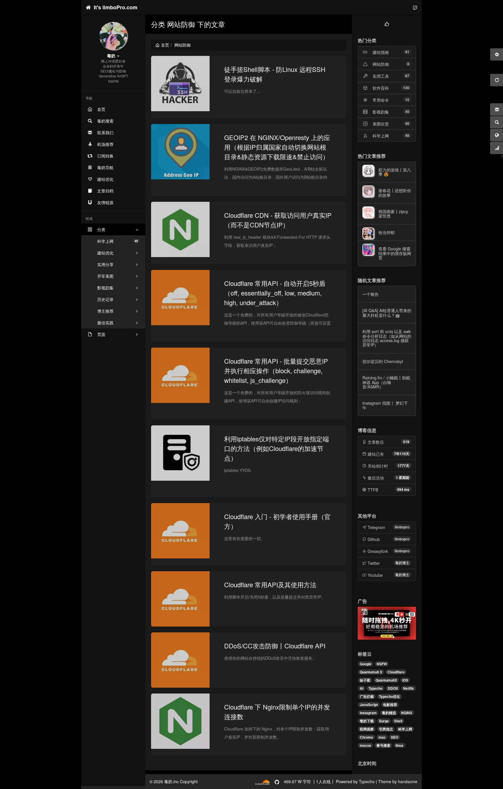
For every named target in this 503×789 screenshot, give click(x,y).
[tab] (387, 23)
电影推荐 (390, 704)
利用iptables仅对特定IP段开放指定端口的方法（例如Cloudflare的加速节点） (276, 448)
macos (365, 745)
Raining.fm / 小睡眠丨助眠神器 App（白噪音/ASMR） (386, 382)
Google (365, 663)
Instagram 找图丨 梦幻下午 (385, 405)
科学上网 (117, 241)
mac (382, 737)
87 (407, 75)
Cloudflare (396, 672)
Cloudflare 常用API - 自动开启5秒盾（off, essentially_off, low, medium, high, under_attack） (274, 293)
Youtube (375, 575)
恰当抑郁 (386, 232)
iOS (405, 680)
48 (407, 135)
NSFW (382, 663)
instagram (368, 712)
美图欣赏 (381, 124)
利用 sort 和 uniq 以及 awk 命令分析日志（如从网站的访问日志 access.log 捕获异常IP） (386, 338)
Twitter (374, 563)
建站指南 (381, 52)
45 (407, 111)
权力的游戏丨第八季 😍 (394, 172)
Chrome (366, 737)
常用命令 (381, 100)
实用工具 (381, 76)
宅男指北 (386, 729)
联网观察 (367, 729)
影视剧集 (381, 112)
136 (406, 87)
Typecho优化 (389, 696)
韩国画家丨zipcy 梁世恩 (393, 213)
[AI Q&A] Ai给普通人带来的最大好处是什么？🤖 (386, 312)
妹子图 (365, 680)
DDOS (393, 688)
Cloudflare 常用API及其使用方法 (270, 584)
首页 (165, 45)
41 (407, 51)
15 (407, 99)
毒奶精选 (389, 712)
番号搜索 (383, 745)
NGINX (406, 712)
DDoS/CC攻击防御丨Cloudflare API (274, 645)
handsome (407, 781)
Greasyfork (378, 551)
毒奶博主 (402, 562)
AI (361, 688)
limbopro (402, 527)
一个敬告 (370, 294)
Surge (384, 720)
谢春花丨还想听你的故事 (394, 192)
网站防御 (381, 64)
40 (407, 123)
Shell (398, 720)
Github (374, 539)
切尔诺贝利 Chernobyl (382, 361)
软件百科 (381, 88)
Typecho (375, 688)
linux (399, 745)
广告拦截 (367, 696)
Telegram (376, 527)
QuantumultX (386, 680)
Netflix (408, 688)
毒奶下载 (367, 720)
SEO (394, 737)
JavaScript (369, 704)
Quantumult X (371, 672)
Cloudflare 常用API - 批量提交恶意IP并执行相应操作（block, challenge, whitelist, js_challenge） (276, 370)
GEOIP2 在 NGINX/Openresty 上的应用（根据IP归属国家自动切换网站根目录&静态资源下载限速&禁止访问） (277, 147)
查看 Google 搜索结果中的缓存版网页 (394, 253)
